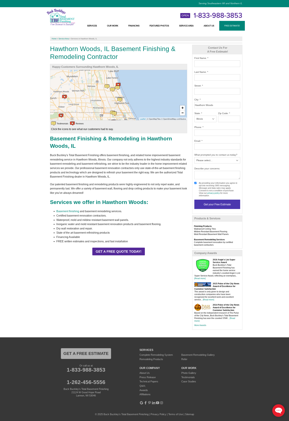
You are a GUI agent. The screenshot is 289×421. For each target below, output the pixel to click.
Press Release (147, 377)
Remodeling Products (151, 359)
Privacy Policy (158, 414)
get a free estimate (86, 353)
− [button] (182, 113)
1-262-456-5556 (86, 382)
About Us (209, 25)
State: (198, 113)
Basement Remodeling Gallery (198, 354)
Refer (184, 359)
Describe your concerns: (207, 168)
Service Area (186, 25)
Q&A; (142, 385)
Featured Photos (159, 25)
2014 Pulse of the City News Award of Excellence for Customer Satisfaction (226, 307)
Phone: (198, 127)
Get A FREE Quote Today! (118, 251)
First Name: (201, 58)
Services (92, 25)
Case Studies (188, 381)
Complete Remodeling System (156, 354)
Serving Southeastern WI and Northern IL (220, 3)
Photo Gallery (188, 372)
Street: (198, 85)
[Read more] (200, 278)
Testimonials (188, 377)
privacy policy (213, 193)
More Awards (200, 325)
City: (197, 99)
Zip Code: (224, 113)
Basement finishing (67, 211)
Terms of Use (175, 414)
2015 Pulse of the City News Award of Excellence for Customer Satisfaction (216, 286)
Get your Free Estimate (217, 204)
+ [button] (182, 108)
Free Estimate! (232, 25)
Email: (198, 141)
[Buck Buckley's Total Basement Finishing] (61, 17)
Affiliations (145, 394)
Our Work (112, 25)
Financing (133, 25)
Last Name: (201, 72)
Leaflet (143, 118)
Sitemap (189, 414)
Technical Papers (148, 381)
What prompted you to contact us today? (215, 154)
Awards (143, 390)
